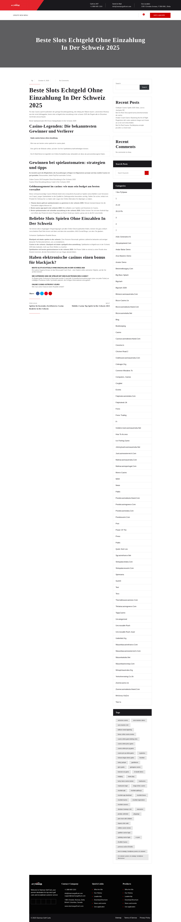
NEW (118, 479)
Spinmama (120, 575)
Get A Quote (159, 15)
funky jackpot (122, 762)
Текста (118, 702)
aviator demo (121, 262)
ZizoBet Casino (122, 842)
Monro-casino (121, 473)
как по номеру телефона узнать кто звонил (131, 851)
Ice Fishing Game (122, 441)
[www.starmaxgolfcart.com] (62, 906)
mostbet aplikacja (136, 790)
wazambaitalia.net (123, 657)
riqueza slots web (123, 823)
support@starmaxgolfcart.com (75, 896)
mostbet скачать (123, 804)
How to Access (122, 434)
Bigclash (119, 281)
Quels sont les (122, 549)
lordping (120, 776)
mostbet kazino (122, 800)
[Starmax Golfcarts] (17, 5)
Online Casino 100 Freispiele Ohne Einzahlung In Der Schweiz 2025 (52, 179)
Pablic (118, 492)
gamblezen (134, 762)
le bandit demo (138, 772)
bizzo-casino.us (122, 301)
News (118, 485)
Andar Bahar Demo (123, 250)
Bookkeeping (121, 326)
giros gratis (121, 767)
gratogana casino (135, 767)
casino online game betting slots (127, 739)
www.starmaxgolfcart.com (74, 906)
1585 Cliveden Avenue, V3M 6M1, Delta (156, 6)
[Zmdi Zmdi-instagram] (43, 901)
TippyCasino (120, 613)
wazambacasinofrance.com (127, 645)
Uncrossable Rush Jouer (125, 632)
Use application (99, 907)
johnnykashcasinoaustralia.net (128, 447)
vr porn (138, 837)
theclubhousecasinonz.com (127, 600)
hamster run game (123, 772)
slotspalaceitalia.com (124, 562)
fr (116, 422)
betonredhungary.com (124, 269)
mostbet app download (124, 795)
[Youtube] (48, 901)
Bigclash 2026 (121, 288)
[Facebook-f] (33, 901)
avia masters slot (123, 725)
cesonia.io (120, 345)
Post (117, 524)
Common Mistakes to (124, 371)
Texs (117, 594)
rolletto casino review (124, 828)
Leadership (98, 896)
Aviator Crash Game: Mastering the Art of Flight (132, 118)
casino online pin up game (126, 748)
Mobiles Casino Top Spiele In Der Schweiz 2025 (91, 306)
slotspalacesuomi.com (125, 568)
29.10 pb (119, 211)
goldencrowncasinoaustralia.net (128, 428)
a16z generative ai (123, 237)
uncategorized (121, 619)
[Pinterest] (46, 293)
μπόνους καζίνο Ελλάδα (125, 847)
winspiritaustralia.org (124, 670)
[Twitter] (42, 293)
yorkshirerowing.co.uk (125, 677)
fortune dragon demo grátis (126, 757)
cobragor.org (121, 364)
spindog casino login (124, 837)
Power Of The (121, 530)
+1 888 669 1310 (96, 6)
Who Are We (98, 889)
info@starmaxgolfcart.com (121, 6)
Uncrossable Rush (123, 626)
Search (118, 83)
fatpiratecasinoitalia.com (126, 396)
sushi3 (118, 581)
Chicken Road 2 (122, 352)
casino (118, 332)
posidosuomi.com (123, 517)
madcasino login (123, 786)
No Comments (64, 80)
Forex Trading (121, 415)
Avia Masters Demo (123, 256)
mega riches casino (139, 786)
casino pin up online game (126, 753)
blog (117, 320)
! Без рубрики (121, 192)
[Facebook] (37, 293)
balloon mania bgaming (125, 729)
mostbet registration (139, 800)
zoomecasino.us (122, 683)
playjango (136, 814)
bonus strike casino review (126, 734)
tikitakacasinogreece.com (126, 606)
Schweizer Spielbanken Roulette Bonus (42, 235)
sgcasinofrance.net (123, 555)
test (117, 587)
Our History (98, 893)
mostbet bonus (141, 795)
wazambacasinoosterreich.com (128, 651)
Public (118, 543)
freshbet (142, 757)
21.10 (118, 205)
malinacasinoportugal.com (126, 466)
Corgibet (119, 383)
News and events (100, 903)
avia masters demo (139, 720)
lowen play (131, 776)
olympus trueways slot (124, 809)
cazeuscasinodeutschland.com (128, 339)
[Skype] (53, 901)
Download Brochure (101, 900)
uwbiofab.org (121, 638)
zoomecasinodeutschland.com (128, 689)
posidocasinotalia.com (125, 511)
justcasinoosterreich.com (126, 453)
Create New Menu (20, 15)
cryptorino (142, 753)
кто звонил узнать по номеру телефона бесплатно (130, 857)
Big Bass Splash (122, 275)
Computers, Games (123, 377)
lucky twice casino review (125, 781)
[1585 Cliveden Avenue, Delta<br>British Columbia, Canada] (62, 900)
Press (118, 536)
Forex (118, 409)
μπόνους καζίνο (122, 696)
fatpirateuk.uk (121, 402)
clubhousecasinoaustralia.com (128, 358)
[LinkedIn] (50, 293)
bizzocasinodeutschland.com (127, 307)
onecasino (140, 809)
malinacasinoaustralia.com (126, 460)
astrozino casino (123, 720)
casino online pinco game (125, 743)
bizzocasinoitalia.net (124, 313)
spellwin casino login (124, 832)
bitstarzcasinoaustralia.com (127, 294)
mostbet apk (121, 790)
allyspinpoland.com (123, 243)
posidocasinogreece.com (126, 504)
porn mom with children (125, 818)
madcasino (142, 781)
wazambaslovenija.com (125, 664)
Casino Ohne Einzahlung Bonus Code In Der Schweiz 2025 (49, 182)
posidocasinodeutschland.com (128, 498)
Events (118, 390)
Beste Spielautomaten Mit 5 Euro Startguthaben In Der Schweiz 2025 (52, 121)
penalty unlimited (123, 814)
